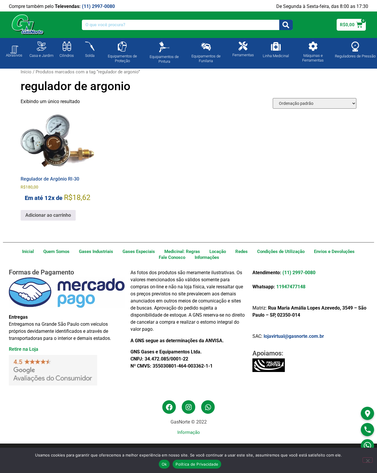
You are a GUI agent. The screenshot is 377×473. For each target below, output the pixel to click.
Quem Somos (56, 251)
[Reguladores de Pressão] (355, 47)
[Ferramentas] (243, 46)
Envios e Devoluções (334, 251)
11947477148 (290, 287)
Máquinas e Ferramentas (313, 57)
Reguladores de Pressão (355, 56)
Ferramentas (243, 55)
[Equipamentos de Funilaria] (206, 47)
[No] (368, 460)
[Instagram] (188, 407)
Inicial (28, 251)
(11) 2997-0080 (98, 6)
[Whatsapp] (208, 407)
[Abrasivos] (14, 46)
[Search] (286, 25)
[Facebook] (169, 407)
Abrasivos (14, 55)
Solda (90, 55)
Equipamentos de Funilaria (206, 58)
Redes (241, 251)
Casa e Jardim (41, 55)
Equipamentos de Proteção (122, 58)
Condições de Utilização (281, 251)
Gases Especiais (139, 251)
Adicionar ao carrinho (48, 215)
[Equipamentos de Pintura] (164, 47)
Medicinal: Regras (182, 251)
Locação (217, 251)
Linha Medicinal (276, 56)
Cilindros (66, 55)
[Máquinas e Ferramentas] (313, 46)
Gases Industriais (96, 251)
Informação (188, 432)
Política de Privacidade (197, 464)
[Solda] (90, 46)
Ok (164, 464)
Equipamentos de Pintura (164, 59)
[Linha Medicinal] (276, 46)
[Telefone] (367, 429)
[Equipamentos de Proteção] (122, 47)
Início (26, 72)
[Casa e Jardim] (41, 46)
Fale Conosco (172, 257)
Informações (207, 257)
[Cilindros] (67, 46)
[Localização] (367, 413)
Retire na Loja (23, 349)
